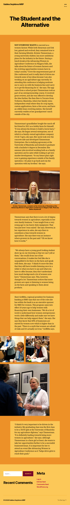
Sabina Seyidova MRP (13, 4)
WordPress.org (42, 487)
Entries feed (41, 482)
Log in (39, 479)
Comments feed (43, 484)
